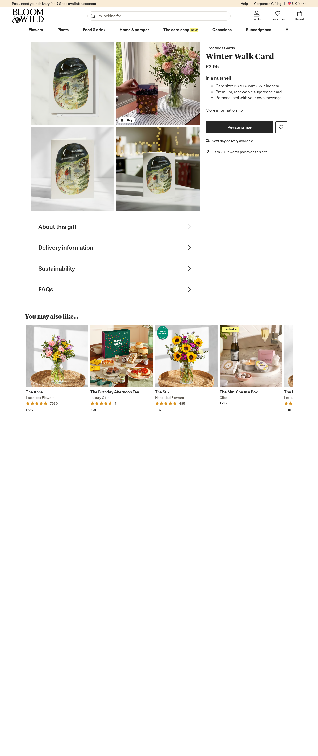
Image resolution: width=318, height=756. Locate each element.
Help (244, 4)
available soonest (82, 4)
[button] (239, 127)
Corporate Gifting (267, 4)
